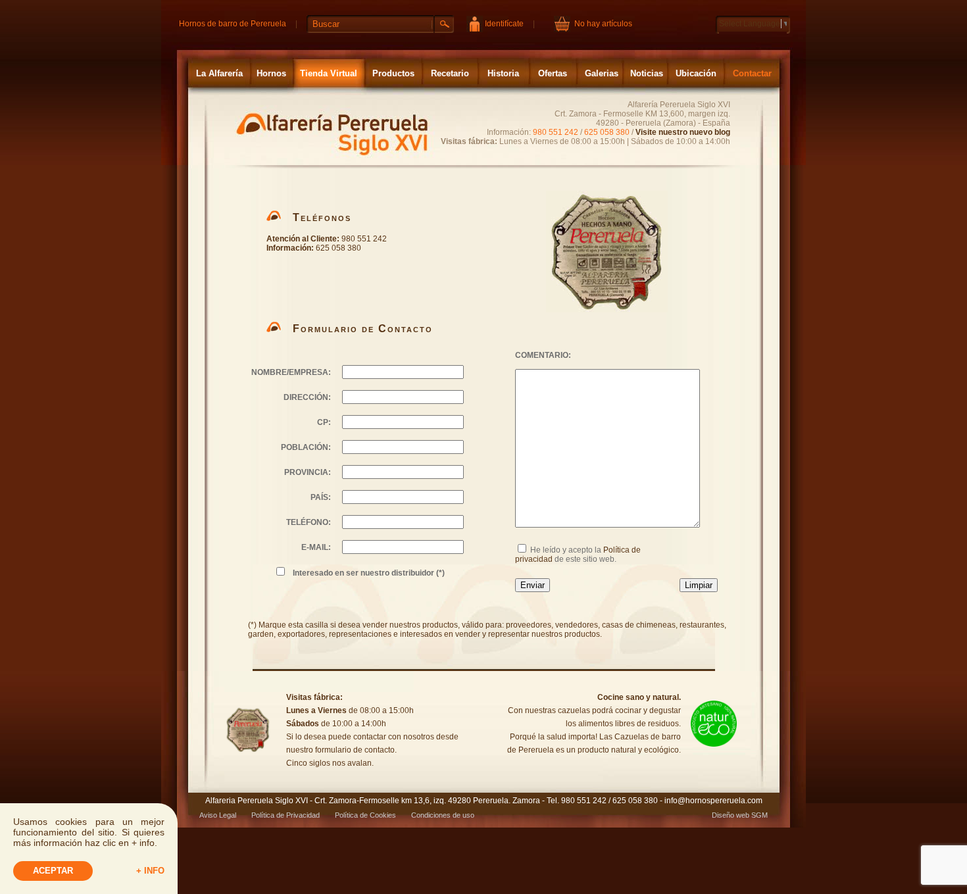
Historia (503, 73)
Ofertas (552, 73)
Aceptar (53, 871)
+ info (150, 871)
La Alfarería (219, 73)
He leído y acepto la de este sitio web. (578, 554)
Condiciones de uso (442, 815)
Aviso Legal (217, 815)
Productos (393, 73)
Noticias (646, 73)
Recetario (450, 73)
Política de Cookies (365, 815)
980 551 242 (555, 132)
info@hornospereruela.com (713, 800)
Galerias (601, 73)
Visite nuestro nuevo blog (682, 132)
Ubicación (696, 73)
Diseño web (730, 815)
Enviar (532, 585)
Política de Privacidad (285, 815)
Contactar (752, 73)
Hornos (271, 73)
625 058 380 (607, 132)
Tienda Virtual (328, 73)
